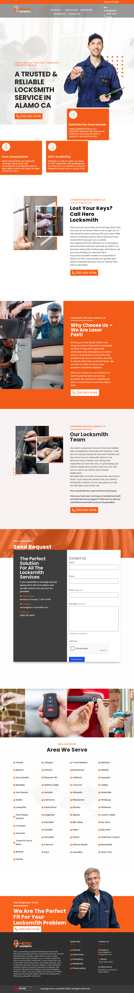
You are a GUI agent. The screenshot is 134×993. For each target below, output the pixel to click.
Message (77, 604)
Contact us (74, 14)
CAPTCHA (73, 641)
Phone (71, 576)
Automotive (71, 10)
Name (71, 562)
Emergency (59, 14)
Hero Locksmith (57, 988)
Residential (86, 10)
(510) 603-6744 (86, 273)
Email (75, 590)
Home (45, 10)
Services (55, 10)
